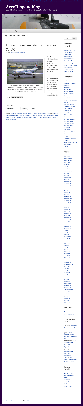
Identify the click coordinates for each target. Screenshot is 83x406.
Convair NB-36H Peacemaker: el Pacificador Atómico (69, 56)
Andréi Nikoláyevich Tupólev (12, 115)
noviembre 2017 (68, 220)
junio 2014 (66, 270)
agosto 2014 (67, 266)
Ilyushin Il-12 (55, 115)
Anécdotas (66, 85)
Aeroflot (56, 113)
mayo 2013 (67, 298)
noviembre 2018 (68, 200)
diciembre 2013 (68, 283)
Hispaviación (67, 379)
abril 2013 (66, 300)
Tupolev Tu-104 (42, 117)
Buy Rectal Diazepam (57, 1)
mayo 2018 (67, 209)
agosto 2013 (67, 292)
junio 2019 (66, 190)
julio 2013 (66, 294)
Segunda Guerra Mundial (70, 142)
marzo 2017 (67, 222)
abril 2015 (66, 249)
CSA (23, 115)
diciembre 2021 (68, 160)
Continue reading (17, 97)
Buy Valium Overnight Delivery (42, 1)
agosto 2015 (67, 243)
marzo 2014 (67, 277)
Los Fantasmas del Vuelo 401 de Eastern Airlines (70, 359)
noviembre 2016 (68, 226)
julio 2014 (66, 268)
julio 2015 (66, 245)
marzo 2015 (67, 251)
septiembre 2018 (68, 205)
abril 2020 (66, 175)
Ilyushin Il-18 (8, 117)
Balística (66, 102)
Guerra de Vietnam (69, 123)
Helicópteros (67, 129)
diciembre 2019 (68, 181)
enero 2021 (67, 169)
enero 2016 (67, 239)
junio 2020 (66, 173)
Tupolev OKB (35, 117)
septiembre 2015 (68, 241)
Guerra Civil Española (69, 119)
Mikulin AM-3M (21, 117)
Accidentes (67, 81)
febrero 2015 (67, 253)
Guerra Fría (24, 113)
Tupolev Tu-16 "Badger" (51, 117)
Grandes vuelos (68, 117)
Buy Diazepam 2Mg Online (71, 1)
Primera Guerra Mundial (70, 138)
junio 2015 (66, 247)
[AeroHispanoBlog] (41, 21)
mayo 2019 (67, 192)
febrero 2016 (67, 236)
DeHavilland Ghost (42, 115)
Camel (20, 115)
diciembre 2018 (68, 198)
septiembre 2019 (68, 186)
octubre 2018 (67, 203)
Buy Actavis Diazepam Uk (25, 1)
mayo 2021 (67, 164)
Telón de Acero (28, 117)
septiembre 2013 (68, 289)
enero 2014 (67, 281)
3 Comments (13, 119)
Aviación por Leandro (69, 373)
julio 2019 (66, 188)
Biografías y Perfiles (69, 104)
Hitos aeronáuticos (42, 113)
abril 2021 (66, 167)
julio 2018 (66, 207)
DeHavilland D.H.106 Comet (31, 115)
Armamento (67, 87)
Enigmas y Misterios (69, 115)
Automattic (29, 400)
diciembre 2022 (68, 158)
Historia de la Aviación (32, 113)
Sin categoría (67, 144)
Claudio (66, 357)
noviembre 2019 (68, 184)
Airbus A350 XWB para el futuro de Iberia (70, 328)
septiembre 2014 (68, 264)
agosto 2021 (67, 162)
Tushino (7, 119)
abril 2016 (66, 234)
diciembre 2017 (68, 217)
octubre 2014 (67, 262)
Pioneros (66, 136)
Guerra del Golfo (68, 125)
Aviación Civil (13, 113)
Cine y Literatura (68, 108)
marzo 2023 (67, 156)
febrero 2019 (67, 196)
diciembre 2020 (68, 171)
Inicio (6, 31)
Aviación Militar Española (70, 100)
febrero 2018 (67, 213)
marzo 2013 (67, 302)
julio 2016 (66, 230)
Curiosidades (67, 110)
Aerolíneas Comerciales (70, 83)
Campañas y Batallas (69, 106)
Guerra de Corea (68, 121)
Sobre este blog (13, 31)
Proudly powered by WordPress (11, 400)
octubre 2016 (67, 228)
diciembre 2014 (68, 258)
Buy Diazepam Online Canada (9, 1)
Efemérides (19, 113)
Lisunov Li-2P (15, 117)
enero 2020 (67, 179)
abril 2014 (66, 275)
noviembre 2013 (68, 285)
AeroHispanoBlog (23, 7)
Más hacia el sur (68, 382)
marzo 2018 (67, 211)
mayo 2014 (67, 272)
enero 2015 (67, 256)
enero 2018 (67, 215)
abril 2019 (66, 194)
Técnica (48, 113)
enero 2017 (67, 224)
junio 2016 (66, 232)
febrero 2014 (67, 279)
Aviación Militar (68, 98)
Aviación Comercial (69, 91)
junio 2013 (66, 296)
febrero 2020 (67, 177)
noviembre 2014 (68, 260)
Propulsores (67, 140)
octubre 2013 (67, 287)
